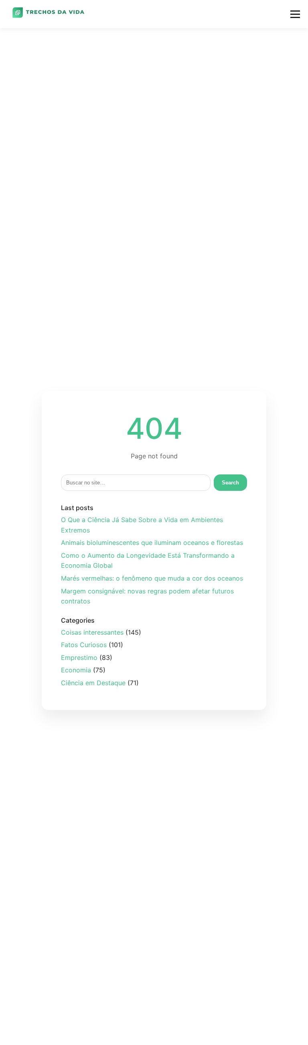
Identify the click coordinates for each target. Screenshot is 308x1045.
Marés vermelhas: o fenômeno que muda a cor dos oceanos (152, 578)
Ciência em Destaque (93, 683)
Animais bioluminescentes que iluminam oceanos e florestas (152, 543)
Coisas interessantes (92, 632)
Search (230, 483)
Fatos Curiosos (84, 645)
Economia (76, 670)
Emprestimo (79, 658)
